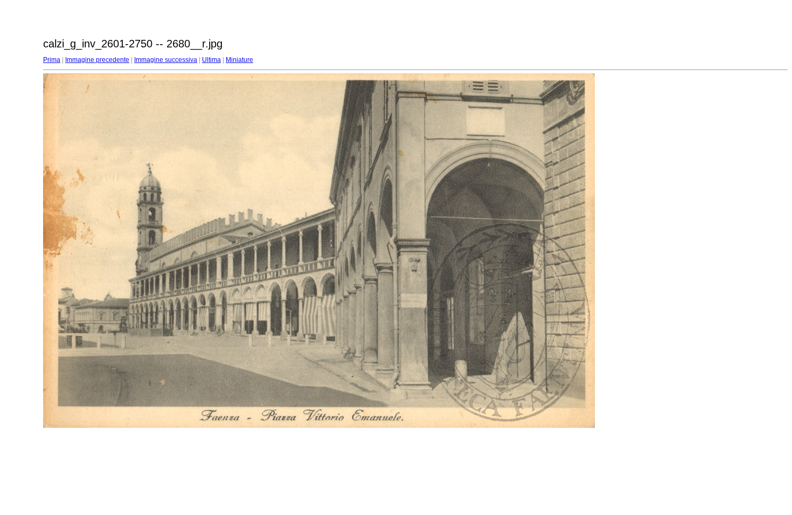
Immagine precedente (97, 60)
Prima (51, 60)
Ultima (211, 60)
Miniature (239, 60)
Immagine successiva (165, 60)
